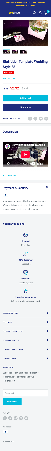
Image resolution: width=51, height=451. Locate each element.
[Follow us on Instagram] (16, 418)
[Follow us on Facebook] (5, 418)
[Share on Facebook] (30, 118)
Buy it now (25, 107)
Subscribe (12, 401)
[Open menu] (4, 13)
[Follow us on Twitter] (10, 418)
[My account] (40, 12)
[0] (46, 13)
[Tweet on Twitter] (41, 118)
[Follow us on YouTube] (26, 418)
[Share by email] (46, 118)
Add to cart (25, 98)
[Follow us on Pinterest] (21, 418)
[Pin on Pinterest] (35, 118)
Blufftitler (9, 78)
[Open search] (34, 12)
